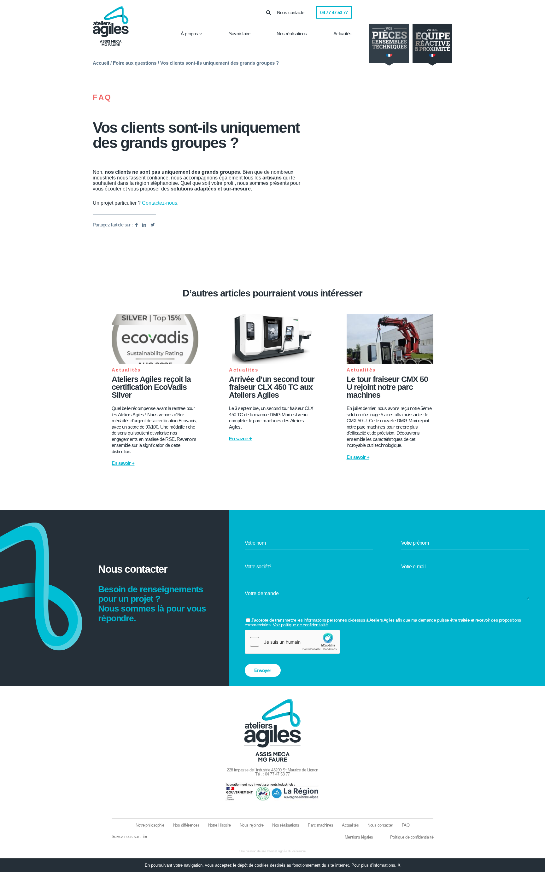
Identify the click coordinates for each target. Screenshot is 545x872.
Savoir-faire (239, 33)
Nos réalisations (292, 33)
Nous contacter (291, 12)
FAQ (102, 97)
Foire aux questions (134, 63)
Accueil (101, 63)
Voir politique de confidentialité (300, 625)
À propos (189, 33)
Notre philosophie (150, 825)
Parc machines (320, 825)
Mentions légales (359, 837)
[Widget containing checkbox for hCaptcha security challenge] (292, 642)
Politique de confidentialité (411, 837)
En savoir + (123, 463)
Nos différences (186, 825)
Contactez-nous (159, 203)
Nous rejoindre (252, 825)
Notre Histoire (219, 825)
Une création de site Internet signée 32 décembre (272, 851)
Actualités (342, 33)
